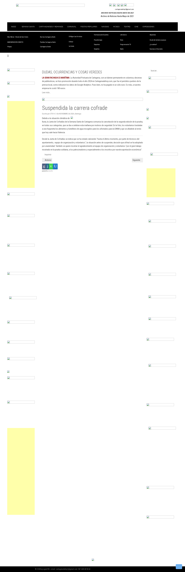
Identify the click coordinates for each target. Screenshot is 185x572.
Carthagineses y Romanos (51, 26)
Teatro (127, 26)
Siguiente (137, 160)
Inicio (13, 26)
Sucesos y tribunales (156, 49)
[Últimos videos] (118, 5)
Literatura (123, 35)
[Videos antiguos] (122, 5)
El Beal (71, 42)
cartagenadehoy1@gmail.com (124, 9)
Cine (136, 26)
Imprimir (47, 154)
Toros (121, 40)
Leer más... (46, 92)
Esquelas (97, 44)
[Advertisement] (21, 144)
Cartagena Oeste (45, 47)
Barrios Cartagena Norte (47, 37)
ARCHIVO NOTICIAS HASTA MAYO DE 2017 (117, 13)
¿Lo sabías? (153, 44)
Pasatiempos (98, 40)
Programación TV (125, 44)
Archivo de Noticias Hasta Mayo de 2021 (117, 16)
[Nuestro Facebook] (111, 5)
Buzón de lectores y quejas (158, 40)
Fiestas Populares (89, 26)
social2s (50, 171)
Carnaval (71, 26)
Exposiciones (148, 26)
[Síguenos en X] (115, 5)
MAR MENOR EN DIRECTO (15, 42)
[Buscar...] (129, 5)
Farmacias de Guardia (101, 35)
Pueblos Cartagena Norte (48, 42)
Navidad (105, 26)
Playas (9, 47)
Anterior (47, 160)
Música (116, 26)
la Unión (71, 46)
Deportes (96, 49)
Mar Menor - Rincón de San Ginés (17, 37)
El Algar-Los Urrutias (75, 36)
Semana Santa (28, 26)
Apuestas (153, 35)
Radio (121, 49)
